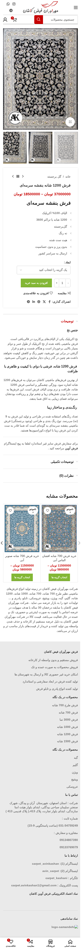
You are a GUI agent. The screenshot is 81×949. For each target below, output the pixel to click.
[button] (74, 79)
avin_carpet (50, 871)
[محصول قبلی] (22, 176)
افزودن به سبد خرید (36, 282)
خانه (68, 176)
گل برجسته (54, 176)
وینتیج (74, 779)
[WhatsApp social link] (8, 4)
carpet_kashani (56, 878)
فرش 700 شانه (68, 712)
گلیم (75, 765)
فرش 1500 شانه (67, 741)
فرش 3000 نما (69, 719)
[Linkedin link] (33, 302)
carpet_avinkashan (45, 863)
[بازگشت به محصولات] (17, 176)
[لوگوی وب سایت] (40, 7)
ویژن (75, 772)
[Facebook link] (49, 302)
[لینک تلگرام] (11, 10)
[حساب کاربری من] (5, 19)
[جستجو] (38, 19)
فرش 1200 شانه (67, 734)
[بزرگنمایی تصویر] (70, 122)
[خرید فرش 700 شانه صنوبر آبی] (22, 528)
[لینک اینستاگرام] (14, 4)
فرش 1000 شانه (67, 727)
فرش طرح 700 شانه (65, 705)
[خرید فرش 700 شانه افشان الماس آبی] (59, 528)
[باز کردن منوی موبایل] (76, 7)
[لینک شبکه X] (44, 302)
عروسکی (72, 786)
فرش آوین (71, 448)
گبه (76, 757)
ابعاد (68, 262)
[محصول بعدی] (12, 176)
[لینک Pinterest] (39, 302)
